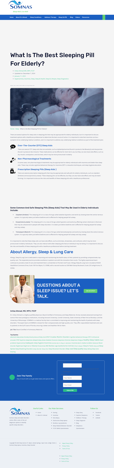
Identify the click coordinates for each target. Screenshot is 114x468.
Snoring (13, 352)
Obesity (34, 346)
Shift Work (71, 346)
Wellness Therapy (50, 17)
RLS (66, 346)
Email (65, 381)
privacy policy (66, 446)
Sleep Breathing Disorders (24, 349)
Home (12, 17)
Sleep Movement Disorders (57, 349)
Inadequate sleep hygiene (34, 343)
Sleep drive (45, 349)
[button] (22, 17)
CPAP (17, 340)
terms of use (66, 448)
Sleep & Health (40, 79)
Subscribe (70, 390)
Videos (77, 17)
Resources (85, 17)
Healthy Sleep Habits (91, 340)
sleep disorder (37, 349)
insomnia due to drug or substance (61, 343)
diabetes (48, 340)
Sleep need (69, 349)
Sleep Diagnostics (63, 79)
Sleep (33, 79)
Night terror (27, 346)
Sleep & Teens (88, 346)
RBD (47, 346)
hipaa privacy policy (67, 443)
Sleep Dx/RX (63, 17)
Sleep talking (88, 349)
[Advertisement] (57, 37)
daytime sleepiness (26, 340)
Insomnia (27, 79)
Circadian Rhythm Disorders (59, 337)
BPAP (48, 337)
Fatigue (80, 340)
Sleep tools (95, 349)
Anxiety (26, 337)
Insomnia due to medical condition (82, 343)
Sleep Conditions (35, 17)
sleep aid (96, 346)
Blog (71, 17)
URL (64, 362)
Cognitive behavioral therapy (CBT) (80, 337)
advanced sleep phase (17, 337)
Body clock (42, 337)
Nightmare (19, 346)
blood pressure (34, 337)
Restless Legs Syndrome (57, 346)
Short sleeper (79, 346)
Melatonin (95, 343)
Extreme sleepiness (71, 340)
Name (65, 374)
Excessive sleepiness (58, 340)
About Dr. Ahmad (21, 17)
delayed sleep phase (39, 340)
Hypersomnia (19, 79)
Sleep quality (78, 349)
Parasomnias (41, 346)
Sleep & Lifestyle (51, 79)
